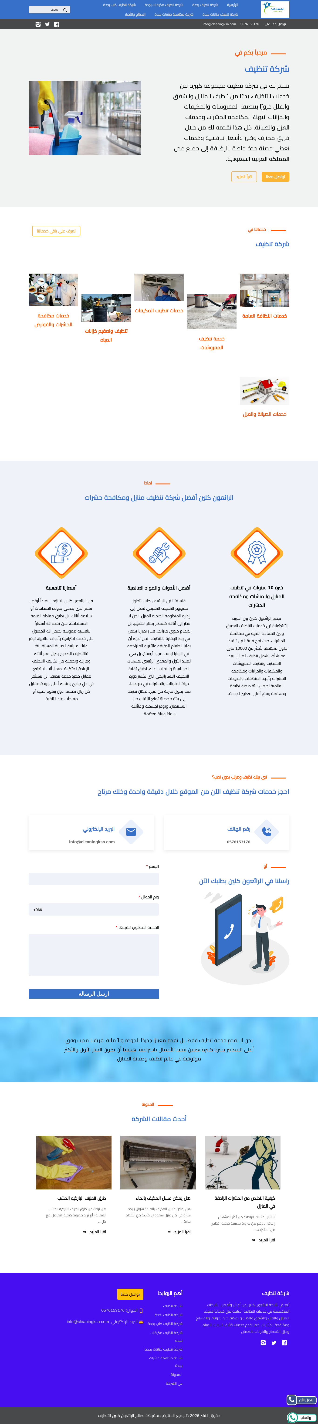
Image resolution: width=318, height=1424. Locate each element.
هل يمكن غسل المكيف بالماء (163, 1198)
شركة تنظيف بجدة (205, 5)
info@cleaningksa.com (92, 842)
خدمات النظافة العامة (264, 315)
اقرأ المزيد (244, 176)
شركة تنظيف (173, 1306)
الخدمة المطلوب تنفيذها (137, 927)
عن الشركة (174, 1383)
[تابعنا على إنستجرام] (38, 24)
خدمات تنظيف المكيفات (159, 310)
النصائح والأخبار (135, 14)
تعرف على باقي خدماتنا (56, 231)
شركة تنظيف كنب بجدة (119, 5)
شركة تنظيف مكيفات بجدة (164, 5)
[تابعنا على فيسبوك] (57, 24)
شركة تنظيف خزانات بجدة (220, 14)
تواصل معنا (275, 176)
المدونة (177, 1375)
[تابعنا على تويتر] (47, 24)
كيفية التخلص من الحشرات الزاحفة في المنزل (245, 1202)
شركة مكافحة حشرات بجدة (174, 14)
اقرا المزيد (267, 1240)
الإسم (152, 866)
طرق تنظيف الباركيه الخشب (82, 1198)
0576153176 (238, 842)
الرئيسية (232, 5)
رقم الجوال (149, 897)
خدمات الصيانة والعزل (264, 414)
